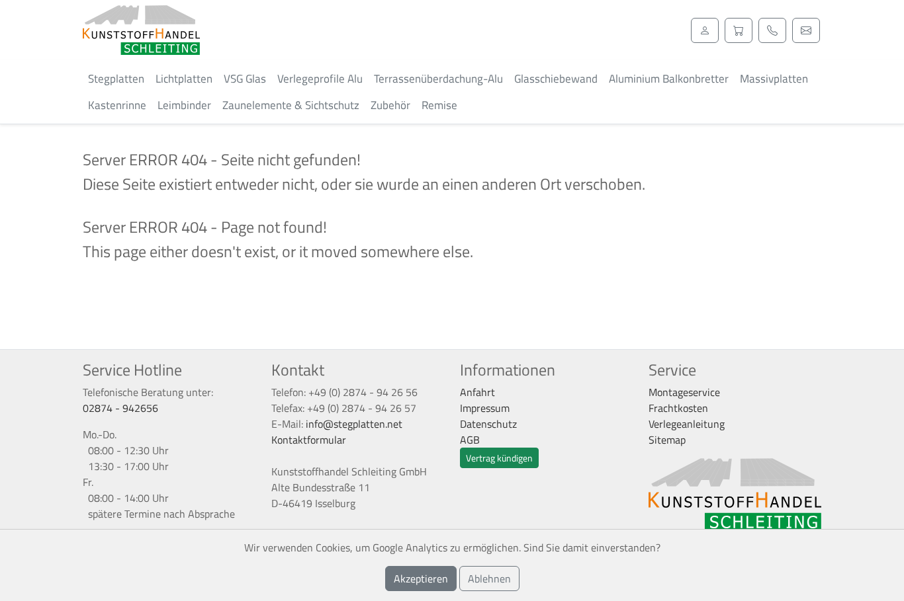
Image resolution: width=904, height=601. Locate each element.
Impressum (485, 408)
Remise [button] (439, 105)
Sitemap (667, 440)
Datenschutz (488, 424)
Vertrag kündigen (499, 458)
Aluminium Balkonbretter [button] (669, 78)
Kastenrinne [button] (117, 105)
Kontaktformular (308, 440)
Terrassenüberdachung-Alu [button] (438, 78)
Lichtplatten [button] (184, 78)
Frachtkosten (678, 408)
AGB (470, 440)
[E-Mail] (806, 30)
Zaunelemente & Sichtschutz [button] (290, 105)
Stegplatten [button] (116, 78)
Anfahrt (477, 392)
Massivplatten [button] (774, 78)
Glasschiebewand (556, 78)
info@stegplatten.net (354, 424)
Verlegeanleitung (687, 424)
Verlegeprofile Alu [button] (320, 78)
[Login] (705, 30)
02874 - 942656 (120, 408)
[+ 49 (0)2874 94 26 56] (772, 30)
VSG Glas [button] (245, 78)
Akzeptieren (421, 578)
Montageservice (684, 392)
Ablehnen (489, 578)
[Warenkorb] (738, 30)
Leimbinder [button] (184, 105)
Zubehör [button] (390, 105)
